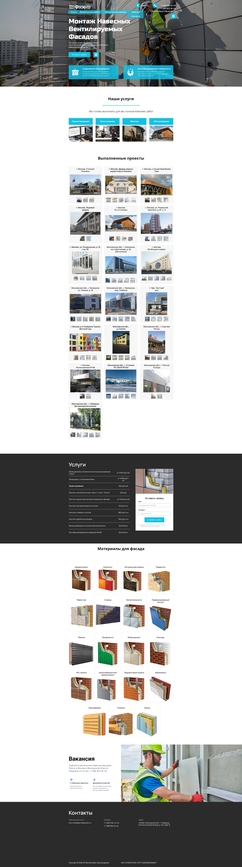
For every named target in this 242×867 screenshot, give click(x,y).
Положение (151, 525)
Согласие (161, 525)
